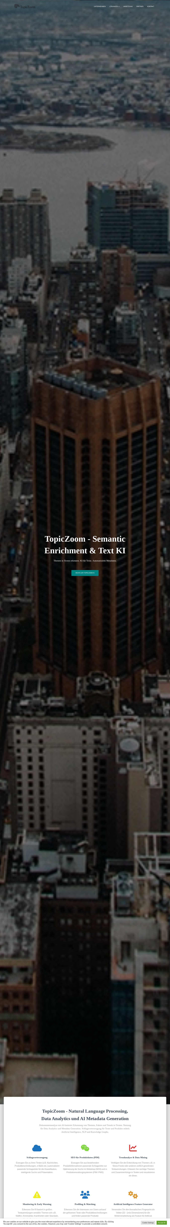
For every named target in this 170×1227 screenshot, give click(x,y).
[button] (118, 6)
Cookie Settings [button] (148, 1223)
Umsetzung (128, 6)
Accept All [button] (161, 1223)
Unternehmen (100, 6)
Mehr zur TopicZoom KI (85, 573)
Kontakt (150, 6)
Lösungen (113, 6)
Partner (139, 6)
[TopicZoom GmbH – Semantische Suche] (24, 6)
